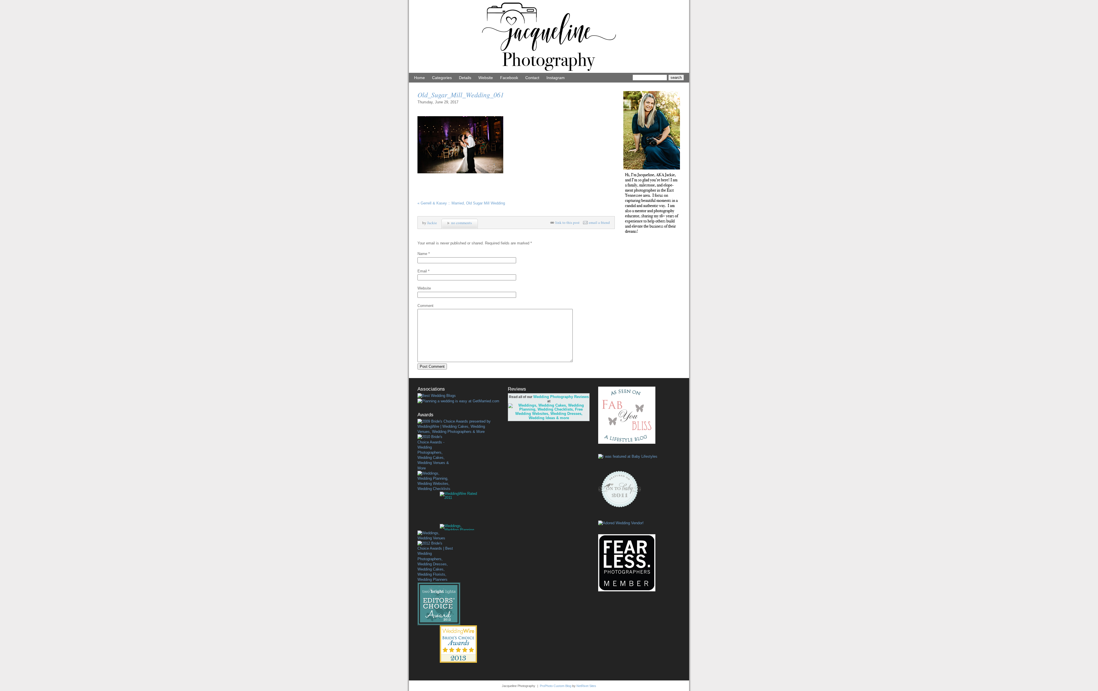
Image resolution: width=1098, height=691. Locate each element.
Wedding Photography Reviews (561, 397)
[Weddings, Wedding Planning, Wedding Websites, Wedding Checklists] (435, 481)
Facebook (509, 78)
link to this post (567, 222)
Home (419, 78)
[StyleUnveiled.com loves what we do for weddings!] (621, 523)
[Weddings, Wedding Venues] (435, 536)
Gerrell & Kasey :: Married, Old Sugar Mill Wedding (461, 203)
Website (485, 78)
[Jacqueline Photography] (549, 71)
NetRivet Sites (586, 686)
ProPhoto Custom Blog (555, 686)
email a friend (599, 222)
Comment (425, 306)
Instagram (555, 78)
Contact (532, 78)
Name (422, 254)
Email (422, 271)
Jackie (432, 222)
